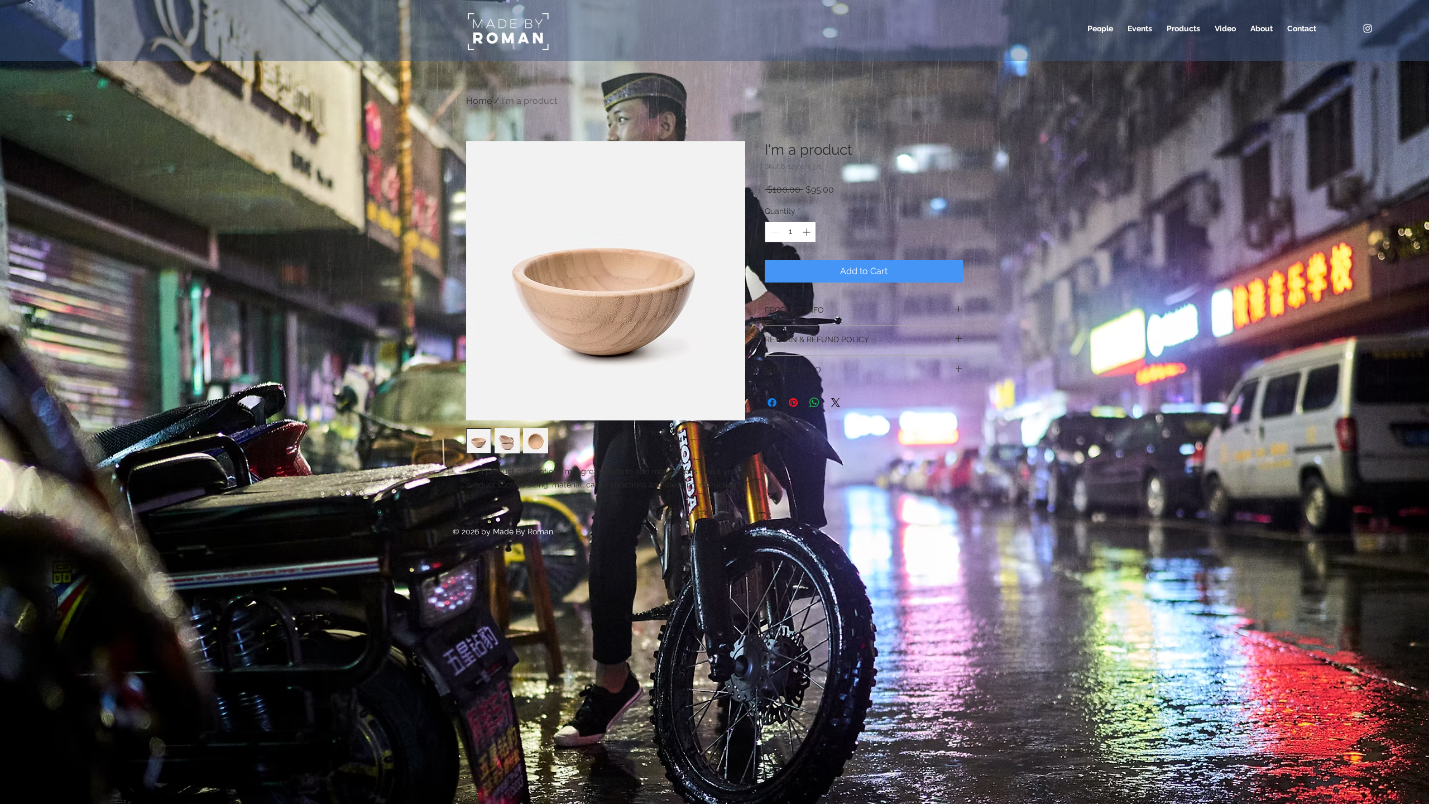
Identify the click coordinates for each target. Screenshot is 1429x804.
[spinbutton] (790, 232)
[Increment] (807, 232)
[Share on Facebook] (772, 402)
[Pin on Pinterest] (793, 402)
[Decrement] (773, 232)
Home (479, 100)
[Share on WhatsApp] (814, 402)
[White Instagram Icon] (1367, 28)
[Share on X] (835, 402)
